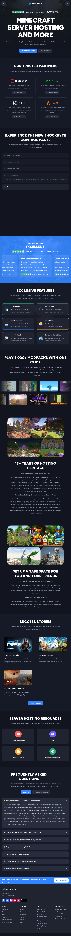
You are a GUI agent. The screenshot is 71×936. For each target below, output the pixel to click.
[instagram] (18, 902)
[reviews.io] (18, 12)
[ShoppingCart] (3, 3)
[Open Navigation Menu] (67, 3)
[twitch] (11, 902)
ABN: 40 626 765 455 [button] (8, 898)
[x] (22, 902)
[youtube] (14, 902)
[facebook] (3, 902)
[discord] (7, 902)
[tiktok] (25, 902)
